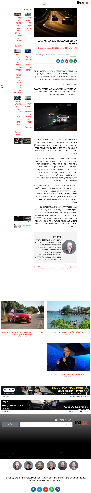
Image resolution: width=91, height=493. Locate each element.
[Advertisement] (22, 180)
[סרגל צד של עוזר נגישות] (2, 85)
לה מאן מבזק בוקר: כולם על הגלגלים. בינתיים (57, 42)
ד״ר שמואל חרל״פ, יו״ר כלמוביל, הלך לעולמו (68, 374)
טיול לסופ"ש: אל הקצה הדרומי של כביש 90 (28, 25)
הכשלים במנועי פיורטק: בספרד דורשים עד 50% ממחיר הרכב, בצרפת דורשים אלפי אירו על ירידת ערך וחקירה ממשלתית (17, 73)
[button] (44, 4)
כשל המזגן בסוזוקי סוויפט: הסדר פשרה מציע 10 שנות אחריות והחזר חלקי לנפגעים (18, 31)
